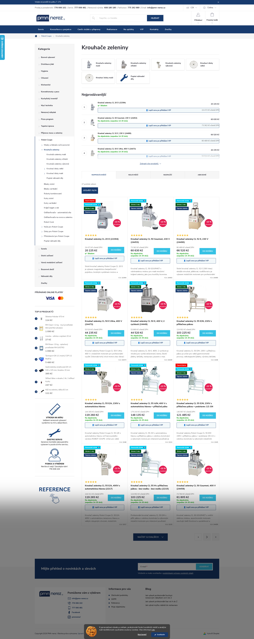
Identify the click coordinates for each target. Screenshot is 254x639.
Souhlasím (161, 634)
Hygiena (44, 71)
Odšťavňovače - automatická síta (57, 212)
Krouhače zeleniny (51, 149)
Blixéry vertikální (50, 189)
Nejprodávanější (99, 175)
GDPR (113, 599)
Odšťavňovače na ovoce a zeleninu (58, 217)
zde (153, 630)
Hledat (155, 18)
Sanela (44, 249)
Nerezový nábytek (48, 112)
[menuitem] (41, 29)
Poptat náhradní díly (55, 178)
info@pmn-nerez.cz (80, 598)
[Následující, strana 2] (206, 536)
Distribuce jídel (47, 64)
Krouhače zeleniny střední (57, 159)
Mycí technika (47, 105)
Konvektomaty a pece (50, 91)
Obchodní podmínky (119, 595)
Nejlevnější (133, 175)
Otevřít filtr (90, 190)
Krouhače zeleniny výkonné (58, 164)
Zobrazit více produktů (149, 164)
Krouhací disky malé (55, 173)
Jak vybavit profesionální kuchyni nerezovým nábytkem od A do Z (158, 596)
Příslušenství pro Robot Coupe (56, 236)
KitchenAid (45, 85)
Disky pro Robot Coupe (53, 231)
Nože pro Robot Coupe (53, 227)
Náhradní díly (46, 276)
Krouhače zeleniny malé (56, 154)
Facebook (76, 612)
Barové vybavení (48, 57)
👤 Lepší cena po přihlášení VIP (158, 110)
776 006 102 (77, 603)
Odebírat (204, 566)
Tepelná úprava (47, 126)
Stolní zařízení (47, 255)
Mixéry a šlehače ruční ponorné (56, 145)
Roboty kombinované (53, 193)
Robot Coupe (46, 140)
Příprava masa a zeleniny (51, 133)
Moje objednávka (118, 607)
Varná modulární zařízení (51, 262)
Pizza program (47, 119)
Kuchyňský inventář (49, 98)
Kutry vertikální (50, 203)
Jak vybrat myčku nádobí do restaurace (161, 605)
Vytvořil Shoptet (213, 633)
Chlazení (44, 78)
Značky (44, 283)
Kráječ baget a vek (51, 208)
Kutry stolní (48, 198)
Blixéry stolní (49, 184)
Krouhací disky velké (55, 168)
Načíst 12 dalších (148, 537)
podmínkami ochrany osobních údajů (178, 573)
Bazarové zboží (47, 269)
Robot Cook (49, 222)
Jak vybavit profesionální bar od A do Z (161, 601)
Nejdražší (167, 175)
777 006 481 (77, 607)
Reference (115, 603)
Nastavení (142, 634)
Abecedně (202, 175)
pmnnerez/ (76, 617)
